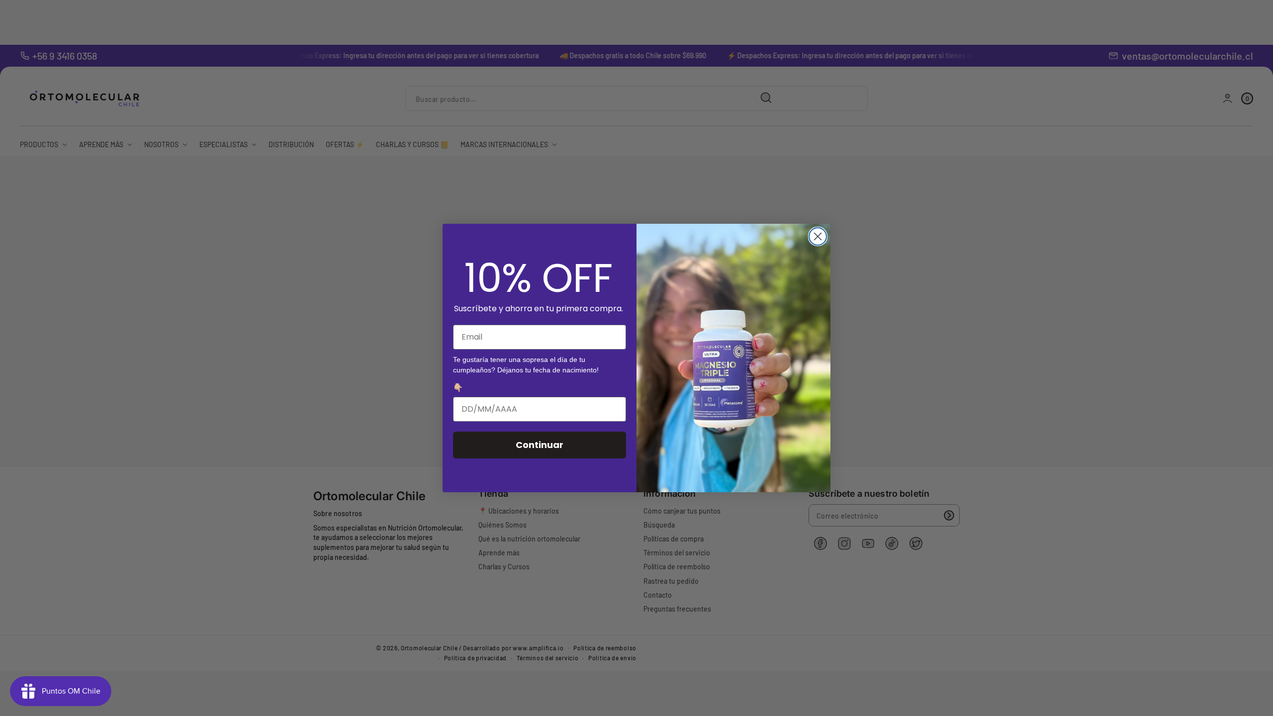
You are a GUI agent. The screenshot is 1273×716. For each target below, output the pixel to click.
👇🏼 (458, 387)
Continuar (539, 445)
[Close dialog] (817, 236)
